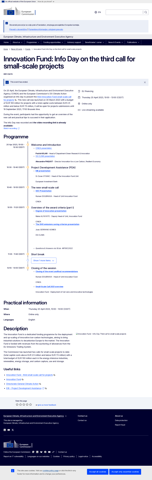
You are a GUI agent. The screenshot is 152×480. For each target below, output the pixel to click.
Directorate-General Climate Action (22, 384)
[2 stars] (18, 404)
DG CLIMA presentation (45, 156)
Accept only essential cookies (125, 472)
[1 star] (17, 404)
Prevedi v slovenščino (18, 29)
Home (6, 42)
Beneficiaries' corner (93, 42)
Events (27, 49)
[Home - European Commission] (22, 11)
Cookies (56, 456)
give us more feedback (47, 405)
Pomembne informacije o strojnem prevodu (45, 29)
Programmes (32, 42)
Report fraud (120, 425)
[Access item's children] (22, 42)
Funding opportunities (52, 42)
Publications (132, 42)
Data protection (121, 420)
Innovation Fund (13, 379)
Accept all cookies (97, 472)
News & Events (114, 42)
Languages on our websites (38, 456)
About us (16, 42)
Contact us (82, 420)
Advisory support (74, 42)
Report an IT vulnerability (14, 456)
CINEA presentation (44, 148)
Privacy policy (69, 456)
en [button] (99, 12)
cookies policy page (51, 470)
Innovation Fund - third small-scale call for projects (29, 375)
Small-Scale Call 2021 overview (49, 286)
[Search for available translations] (15, 100)
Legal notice (83, 456)
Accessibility (97, 456)
